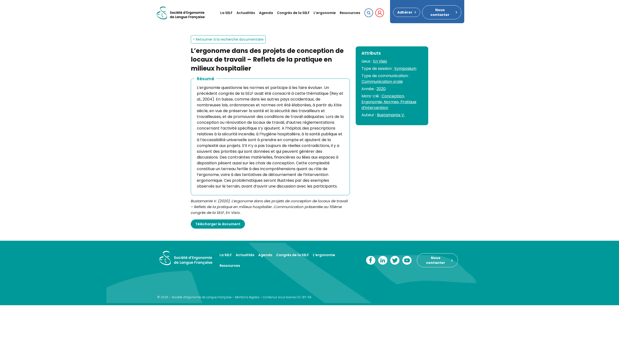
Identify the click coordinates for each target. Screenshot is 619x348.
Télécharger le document (217, 224)
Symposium (405, 68)
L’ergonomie (325, 12)
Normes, (392, 102)
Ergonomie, (372, 102)
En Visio (380, 61)
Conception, (393, 96)
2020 (381, 89)
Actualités (245, 12)
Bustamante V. (391, 115)
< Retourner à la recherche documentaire (228, 39)
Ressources (350, 12)
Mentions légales (247, 297)
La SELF (226, 12)
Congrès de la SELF (293, 12)
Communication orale (382, 81)
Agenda (266, 12)
